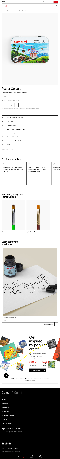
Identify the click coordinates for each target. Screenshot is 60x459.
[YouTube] (3, 443)
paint (12, 133)
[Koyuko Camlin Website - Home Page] (4, 6)
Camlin (18, 393)
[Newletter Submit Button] (56, 438)
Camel (6, 393)
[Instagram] (6, 443)
